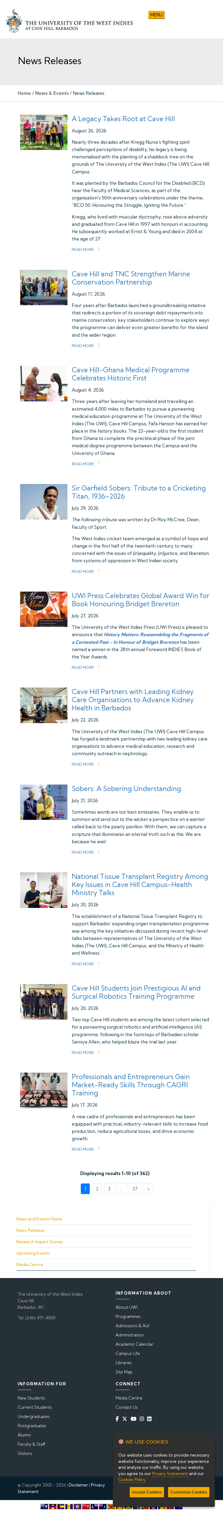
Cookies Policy (131, 1479)
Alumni (24, 1435)
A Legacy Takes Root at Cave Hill (123, 118)
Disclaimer (78, 1485)
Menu (156, 14)
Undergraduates (34, 1416)
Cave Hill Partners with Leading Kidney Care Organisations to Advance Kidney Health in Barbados (133, 699)
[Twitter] (125, 1418)
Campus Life (128, 1353)
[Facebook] (118, 1418)
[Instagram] (143, 1418)
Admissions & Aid (132, 1325)
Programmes (128, 1316)
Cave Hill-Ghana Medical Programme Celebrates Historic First (131, 374)
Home (24, 93)
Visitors (25, 1453)
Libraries (124, 1362)
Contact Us (127, 1407)
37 (135, 1189)
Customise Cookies (188, 1492)
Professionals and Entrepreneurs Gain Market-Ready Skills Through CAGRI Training (131, 1084)
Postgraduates (32, 1425)
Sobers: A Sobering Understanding (126, 788)
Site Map (124, 1372)
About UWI (126, 1307)
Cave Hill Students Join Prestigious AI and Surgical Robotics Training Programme (136, 992)
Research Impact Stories (39, 1241)
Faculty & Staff (31, 1444)
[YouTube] (134, 1418)
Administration (130, 1335)
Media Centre (29, 1264)
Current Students (35, 1407)
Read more (83, 249)
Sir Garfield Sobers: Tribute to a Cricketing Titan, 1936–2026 (139, 492)
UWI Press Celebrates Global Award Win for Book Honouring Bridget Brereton (140, 599)
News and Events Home (39, 1219)
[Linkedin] (150, 1418)
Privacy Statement (170, 1473)
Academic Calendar (134, 1344)
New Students (31, 1398)
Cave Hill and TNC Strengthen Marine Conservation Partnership (131, 278)
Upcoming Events (33, 1253)
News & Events (52, 93)
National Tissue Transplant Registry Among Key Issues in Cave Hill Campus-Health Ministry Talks (140, 884)
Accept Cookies (147, 1492)
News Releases (30, 1230)
